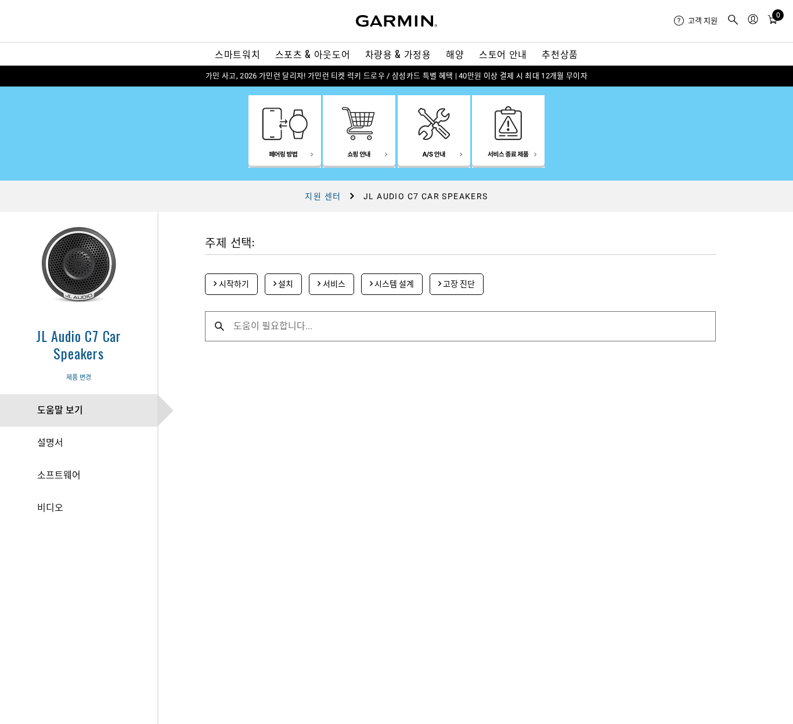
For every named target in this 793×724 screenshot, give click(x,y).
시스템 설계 (393, 284)
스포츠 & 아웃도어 (312, 54)
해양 (455, 54)
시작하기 (233, 284)
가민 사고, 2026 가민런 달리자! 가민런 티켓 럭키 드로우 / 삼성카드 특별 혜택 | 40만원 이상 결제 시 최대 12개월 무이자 (396, 75)
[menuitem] (696, 21)
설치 (284, 284)
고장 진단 (458, 284)
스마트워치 (237, 54)
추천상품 (560, 54)
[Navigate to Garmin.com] (396, 21)
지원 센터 (323, 196)
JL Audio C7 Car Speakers (78, 344)
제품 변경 (78, 377)
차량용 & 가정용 (398, 54)
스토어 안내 (503, 54)
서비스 (333, 284)
